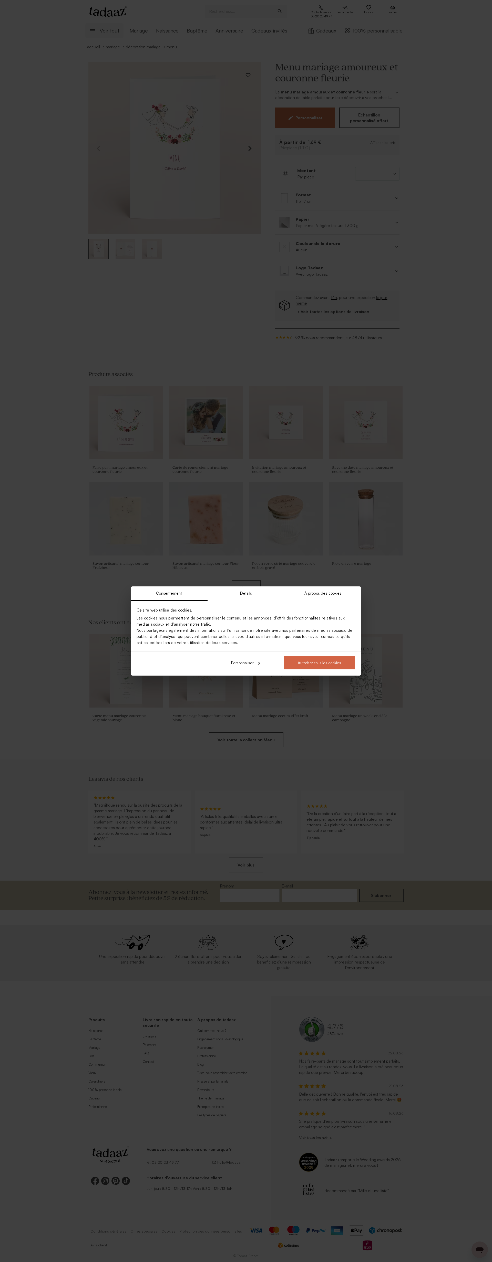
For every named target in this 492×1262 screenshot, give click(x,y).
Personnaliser (242, 662)
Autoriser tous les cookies (319, 662)
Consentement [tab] (169, 593)
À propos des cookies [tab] (323, 593)
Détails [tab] (246, 593)
